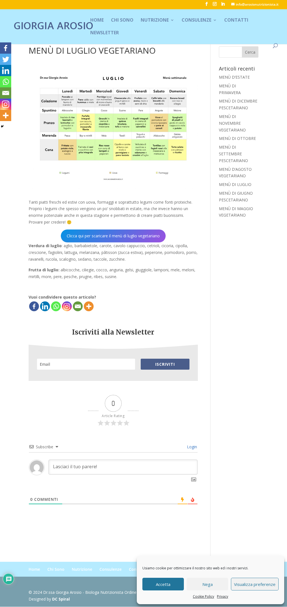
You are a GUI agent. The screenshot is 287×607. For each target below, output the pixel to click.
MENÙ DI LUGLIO (235, 184)
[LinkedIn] (223, 5)
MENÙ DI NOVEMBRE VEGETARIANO (232, 123)
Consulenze (196, 20)
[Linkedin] (45, 306)
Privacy (222, 596)
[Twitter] (5, 59)
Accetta (163, 584)
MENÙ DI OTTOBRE (237, 138)
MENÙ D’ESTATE (234, 77)
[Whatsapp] (56, 306)
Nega (207, 584)
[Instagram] (67, 306)
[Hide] (2, 126)
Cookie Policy (203, 596)
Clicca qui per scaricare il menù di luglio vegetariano (113, 235)
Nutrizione (155, 20)
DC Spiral (61, 599)
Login (191, 446)
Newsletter (104, 33)
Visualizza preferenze (255, 584)
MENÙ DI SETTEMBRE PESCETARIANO (233, 153)
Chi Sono (122, 20)
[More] (89, 306)
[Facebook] (34, 306)
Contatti (236, 20)
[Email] (78, 306)
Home (97, 20)
